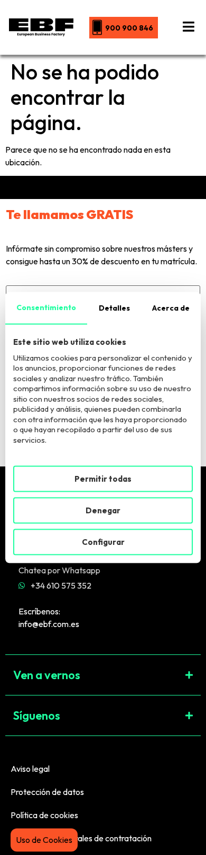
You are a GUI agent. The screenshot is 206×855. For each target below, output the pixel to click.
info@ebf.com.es (48, 624)
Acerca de (171, 307)
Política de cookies (44, 815)
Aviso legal (30, 768)
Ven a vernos (46, 675)
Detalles (114, 307)
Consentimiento (46, 307)
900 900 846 (129, 28)
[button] (103, 675)
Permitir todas (103, 478)
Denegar (103, 510)
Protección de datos (47, 792)
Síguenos (36, 715)
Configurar (103, 541)
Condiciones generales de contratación (81, 838)
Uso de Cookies (44, 839)
